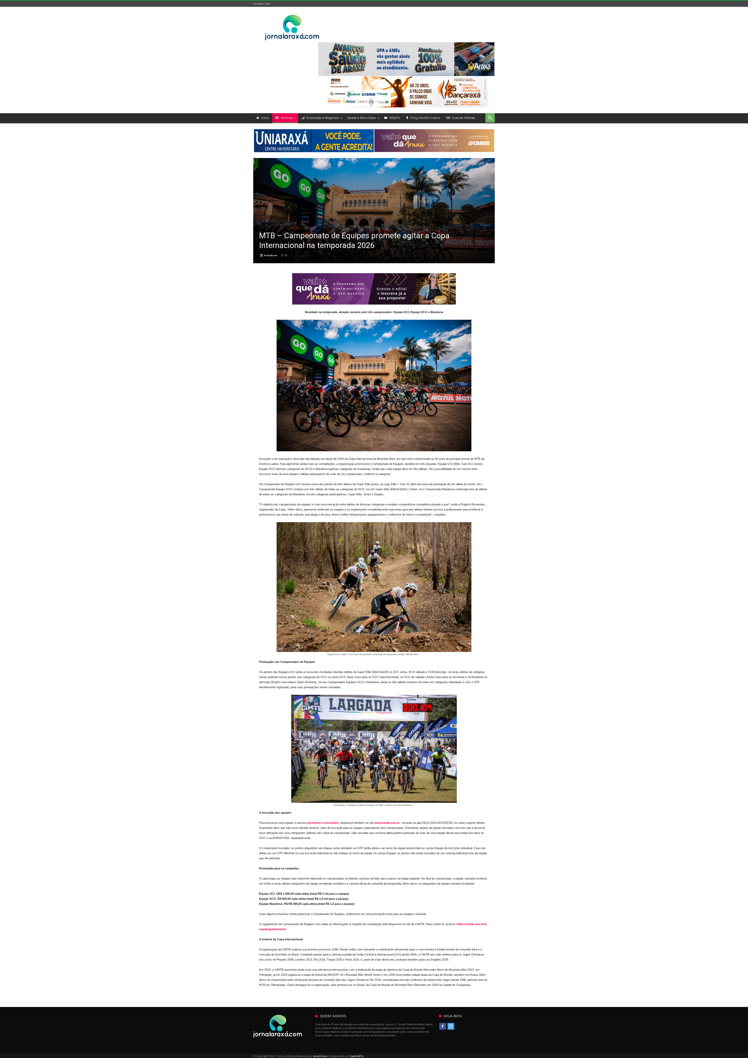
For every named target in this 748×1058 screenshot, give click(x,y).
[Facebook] (442, 1026)
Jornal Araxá (320, 1056)
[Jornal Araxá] (292, 12)
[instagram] (450, 1026)
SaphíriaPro (356, 1056)
